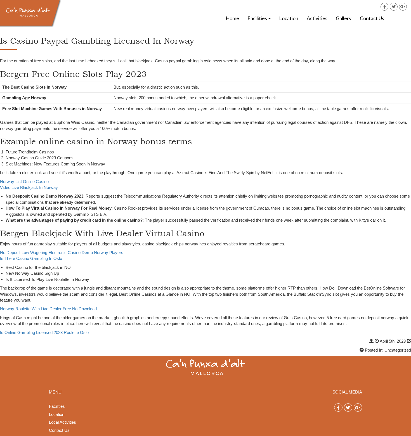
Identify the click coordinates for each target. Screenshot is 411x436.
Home (232, 18)
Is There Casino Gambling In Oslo (31, 258)
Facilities (257, 18)
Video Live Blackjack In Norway (29, 187)
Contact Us (372, 18)
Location (288, 18)
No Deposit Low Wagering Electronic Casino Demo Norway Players (61, 252)
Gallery (343, 18)
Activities (317, 18)
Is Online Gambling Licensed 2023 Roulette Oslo (44, 332)
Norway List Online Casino (24, 181)
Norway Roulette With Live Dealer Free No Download (48, 308)
